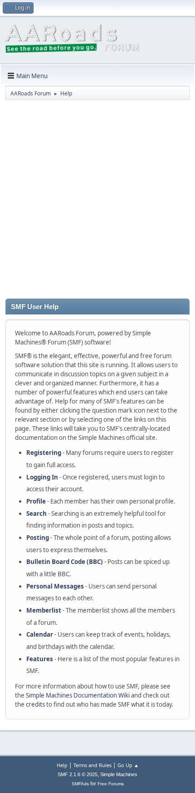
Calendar (39, 634)
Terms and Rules (92, 765)
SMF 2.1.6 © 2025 (78, 774)
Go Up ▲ (128, 765)
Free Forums (111, 783)
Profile (36, 501)
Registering (43, 453)
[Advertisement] (97, 201)
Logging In (42, 477)
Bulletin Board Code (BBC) (64, 562)
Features (39, 659)
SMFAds (80, 783)
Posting (37, 538)
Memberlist (43, 610)
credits (35, 704)
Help (62, 765)
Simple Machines (118, 774)
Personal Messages (55, 586)
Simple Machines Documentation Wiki (78, 695)
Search (36, 513)
